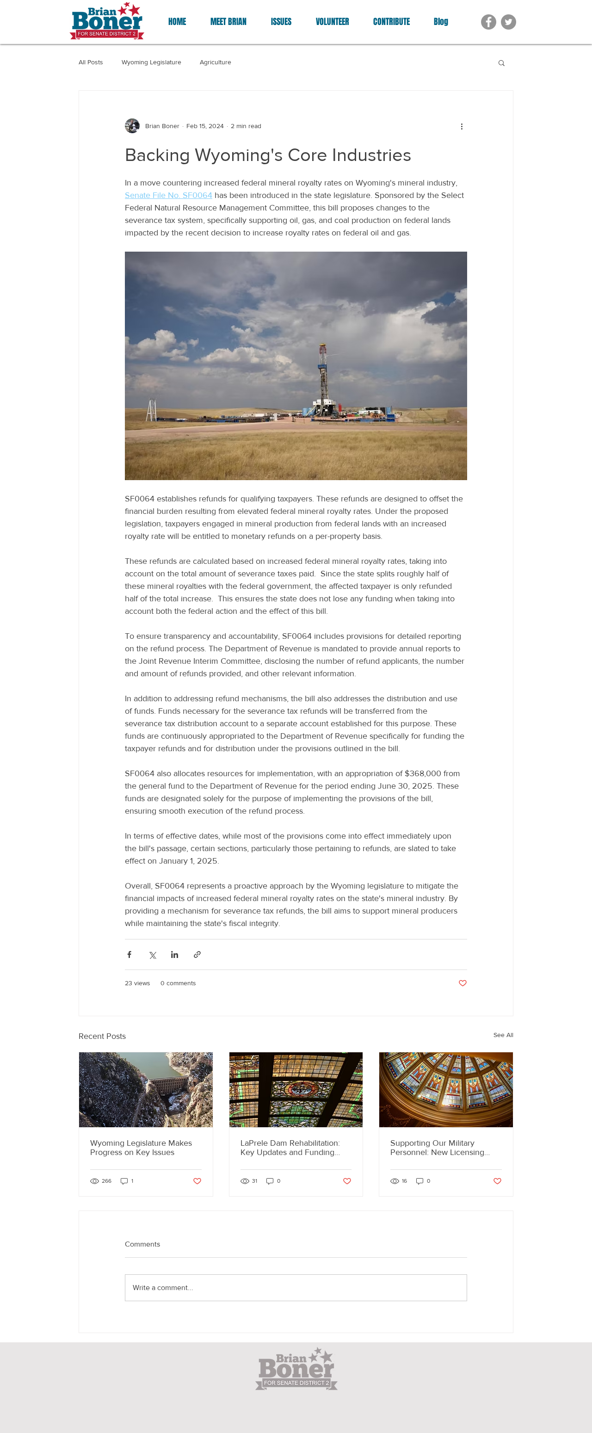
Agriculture (215, 62)
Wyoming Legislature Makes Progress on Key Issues (141, 1147)
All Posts (91, 62)
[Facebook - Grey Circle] (488, 22)
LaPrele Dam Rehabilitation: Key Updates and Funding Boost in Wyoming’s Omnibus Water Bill (293, 1147)
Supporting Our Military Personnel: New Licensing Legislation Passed (437, 1147)
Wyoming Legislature (151, 62)
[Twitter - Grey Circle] (508, 22)
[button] (501, 62)
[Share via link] (197, 954)
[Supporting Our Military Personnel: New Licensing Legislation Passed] (446, 1089)
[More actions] (461, 125)
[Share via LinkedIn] (174, 954)
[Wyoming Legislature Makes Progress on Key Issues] (146, 1089)
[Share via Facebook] (129, 954)
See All (503, 1034)
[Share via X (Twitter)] (152, 954)
